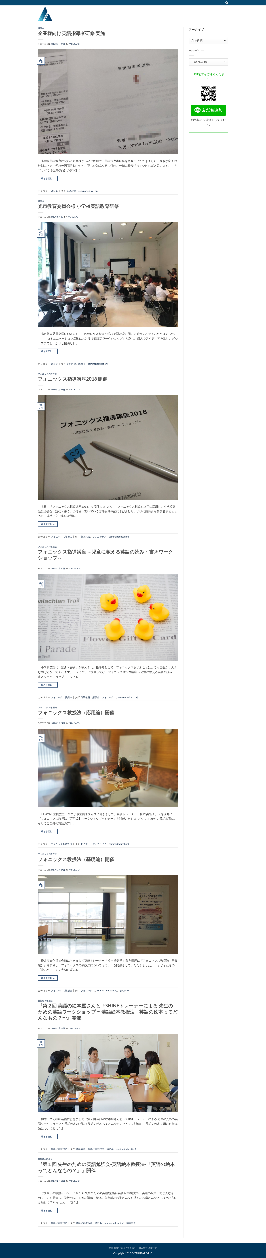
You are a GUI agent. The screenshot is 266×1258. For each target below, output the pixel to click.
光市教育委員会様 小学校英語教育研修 (78, 206)
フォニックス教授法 (47, 374)
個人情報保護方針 (148, 1247)
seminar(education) (88, 190)
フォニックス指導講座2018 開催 (72, 379)
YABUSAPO (74, 44)
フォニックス (99, 536)
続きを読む (48, 178)
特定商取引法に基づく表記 (122, 1247)
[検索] (226, 2)
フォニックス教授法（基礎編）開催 (76, 859)
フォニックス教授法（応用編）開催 (76, 712)
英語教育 (71, 190)
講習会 (41, 28)
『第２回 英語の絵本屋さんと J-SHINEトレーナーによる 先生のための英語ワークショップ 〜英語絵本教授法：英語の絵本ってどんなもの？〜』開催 (108, 1011)
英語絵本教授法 (45, 1000)
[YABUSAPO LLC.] (56, 13)
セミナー (85, 843)
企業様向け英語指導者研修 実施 (71, 33)
